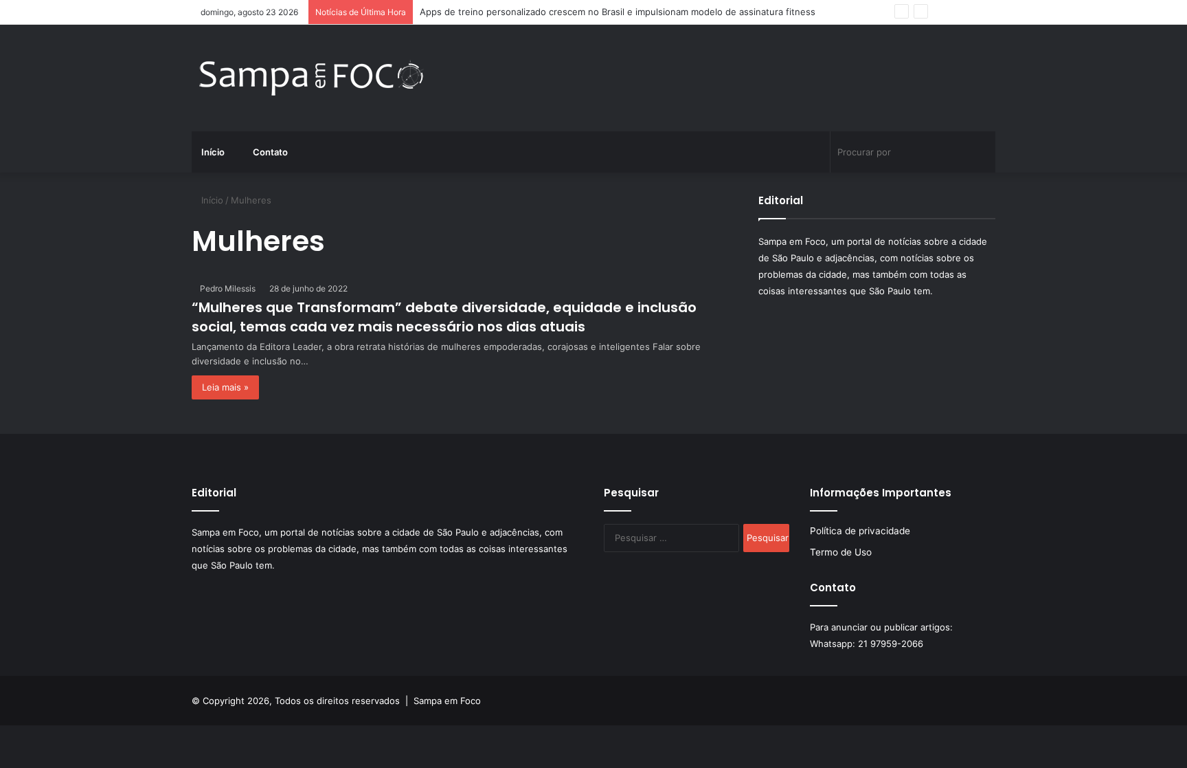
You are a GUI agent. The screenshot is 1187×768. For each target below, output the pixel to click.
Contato (269, 151)
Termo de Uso (841, 552)
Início (213, 151)
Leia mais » (225, 387)
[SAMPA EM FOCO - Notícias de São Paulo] (312, 78)
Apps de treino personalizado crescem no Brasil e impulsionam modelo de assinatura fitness (617, 11)
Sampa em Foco (447, 700)
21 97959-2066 (890, 643)
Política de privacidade (860, 530)
